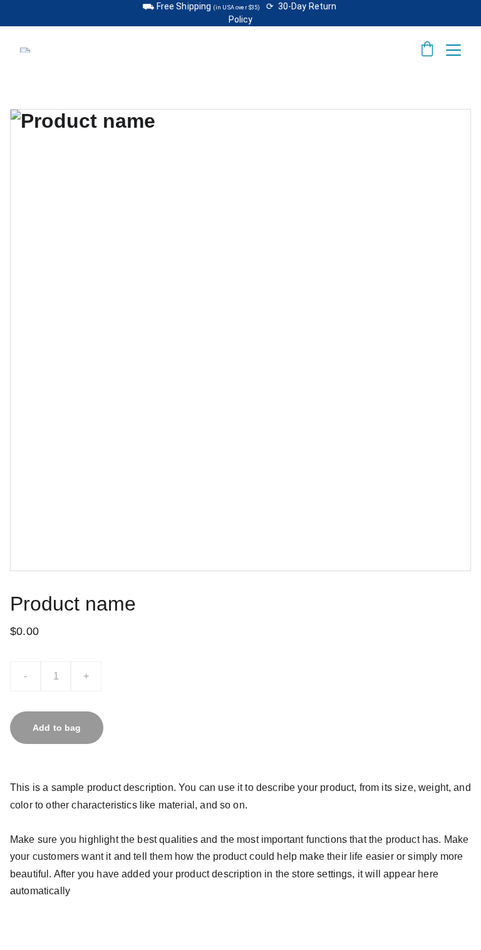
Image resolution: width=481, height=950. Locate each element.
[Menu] (453, 50)
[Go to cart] (427, 50)
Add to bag (57, 728)
